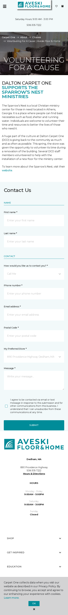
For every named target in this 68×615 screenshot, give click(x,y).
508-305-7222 (34, 25)
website (7, 170)
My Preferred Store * (15, 349)
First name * (10, 212)
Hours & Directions (34, 473)
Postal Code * (11, 328)
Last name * (10, 233)
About (23, 37)
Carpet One (8, 37)
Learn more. (11, 597)
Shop (10, 538)
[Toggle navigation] (5, 6)
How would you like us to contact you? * (26, 266)
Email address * (12, 306)
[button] (34, 274)
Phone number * (13, 285)
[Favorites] (56, 6)
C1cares (36, 37)
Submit (34, 425)
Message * (9, 368)
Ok (34, 603)
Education (14, 566)
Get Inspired (15, 552)
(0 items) (62, 6)
